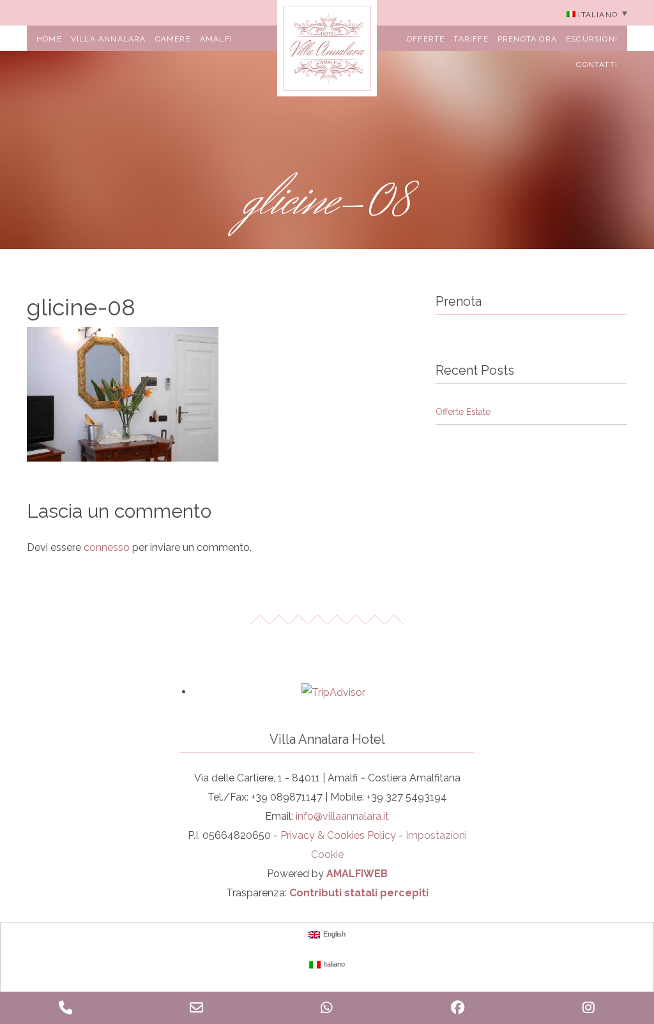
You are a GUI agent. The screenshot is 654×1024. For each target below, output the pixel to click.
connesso (107, 547)
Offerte (426, 38)
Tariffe (470, 38)
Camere (173, 38)
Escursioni (592, 38)
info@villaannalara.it (342, 816)
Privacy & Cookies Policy (338, 835)
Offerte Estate (463, 412)
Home (49, 38)
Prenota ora (527, 38)
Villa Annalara (108, 38)
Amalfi (216, 38)
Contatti (597, 64)
